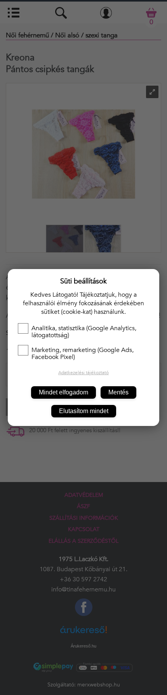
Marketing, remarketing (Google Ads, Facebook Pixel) (82, 354)
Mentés (118, 392)
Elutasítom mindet (83, 411)
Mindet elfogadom (63, 392)
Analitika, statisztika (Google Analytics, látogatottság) (83, 332)
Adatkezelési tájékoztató (83, 372)
